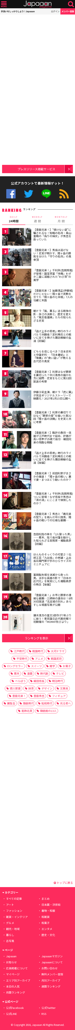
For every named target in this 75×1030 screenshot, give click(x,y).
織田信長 (39, 681)
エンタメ (46, 929)
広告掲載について (17, 968)
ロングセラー (15, 666)
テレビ (60, 673)
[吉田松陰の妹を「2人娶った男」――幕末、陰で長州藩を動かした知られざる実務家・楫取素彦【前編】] (16, 542)
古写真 (10, 941)
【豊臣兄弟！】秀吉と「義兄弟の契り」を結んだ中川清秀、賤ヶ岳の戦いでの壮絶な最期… (52, 517)
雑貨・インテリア (17, 917)
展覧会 (11, 703)
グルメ (10, 923)
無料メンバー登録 (52, 974)
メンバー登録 (67, 11)
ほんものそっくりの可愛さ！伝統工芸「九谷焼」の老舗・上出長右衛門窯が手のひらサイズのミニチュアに (52, 559)
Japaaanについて (52, 962)
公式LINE (46, 193)
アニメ (39, 659)
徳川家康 (15, 688)
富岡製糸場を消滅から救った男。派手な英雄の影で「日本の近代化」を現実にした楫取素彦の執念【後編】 (52, 579)
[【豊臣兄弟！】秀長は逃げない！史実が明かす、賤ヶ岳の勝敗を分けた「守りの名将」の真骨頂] (16, 257)
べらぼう (20, 681)
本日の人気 (13, 986)
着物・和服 (48, 911)
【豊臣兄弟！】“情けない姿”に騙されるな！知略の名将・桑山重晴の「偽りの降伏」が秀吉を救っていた (52, 234)
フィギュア (59, 696)
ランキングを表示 (36, 638)
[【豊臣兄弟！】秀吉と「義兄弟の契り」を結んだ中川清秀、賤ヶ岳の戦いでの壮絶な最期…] (16, 521)
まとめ (45, 899)
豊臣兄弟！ (19, 696)
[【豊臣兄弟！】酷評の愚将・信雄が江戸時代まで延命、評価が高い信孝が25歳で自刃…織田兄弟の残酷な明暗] (16, 440)
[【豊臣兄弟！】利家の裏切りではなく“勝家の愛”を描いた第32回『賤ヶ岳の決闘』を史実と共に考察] (16, 420)
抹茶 (31, 688)
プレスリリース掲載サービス (36, 169)
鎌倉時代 (28, 703)
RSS (64, 193)
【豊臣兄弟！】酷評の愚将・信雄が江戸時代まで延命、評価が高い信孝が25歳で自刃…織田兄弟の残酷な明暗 (52, 437)
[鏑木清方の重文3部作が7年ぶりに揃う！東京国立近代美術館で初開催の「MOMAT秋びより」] (16, 623)
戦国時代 (37, 651)
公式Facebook (11, 193)
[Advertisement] (37, 51)
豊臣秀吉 (39, 696)
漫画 (29, 673)
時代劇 (44, 673)
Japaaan (37, 4)
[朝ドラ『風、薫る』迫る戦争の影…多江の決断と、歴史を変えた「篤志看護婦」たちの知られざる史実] (16, 318)
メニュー (4, 4)
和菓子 (45, 923)
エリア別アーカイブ (18, 980)
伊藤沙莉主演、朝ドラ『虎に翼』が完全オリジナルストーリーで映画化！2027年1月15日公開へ (53, 395)
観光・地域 (13, 929)
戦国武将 (56, 659)
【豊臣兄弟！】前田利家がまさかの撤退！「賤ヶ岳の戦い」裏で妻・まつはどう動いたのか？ (52, 476)
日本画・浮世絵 (50, 905)
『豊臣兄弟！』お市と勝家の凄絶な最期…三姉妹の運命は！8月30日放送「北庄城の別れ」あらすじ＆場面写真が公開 (53, 600)
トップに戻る (64, 883)
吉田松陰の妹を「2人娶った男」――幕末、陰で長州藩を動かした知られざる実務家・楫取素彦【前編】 (53, 539)
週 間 (37, 219)
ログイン (55, 11)
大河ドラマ (57, 651)
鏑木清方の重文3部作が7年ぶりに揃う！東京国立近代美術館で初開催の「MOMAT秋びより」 (52, 618)
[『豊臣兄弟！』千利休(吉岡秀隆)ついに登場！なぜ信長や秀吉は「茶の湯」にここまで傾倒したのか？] (16, 501)
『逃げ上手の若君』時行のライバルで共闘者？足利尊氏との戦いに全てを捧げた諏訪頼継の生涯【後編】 (52, 458)
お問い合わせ (49, 968)
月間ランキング (15, 992)
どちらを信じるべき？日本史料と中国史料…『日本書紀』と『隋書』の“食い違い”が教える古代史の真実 (52, 356)
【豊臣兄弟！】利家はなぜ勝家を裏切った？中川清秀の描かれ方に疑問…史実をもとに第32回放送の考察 (52, 376)
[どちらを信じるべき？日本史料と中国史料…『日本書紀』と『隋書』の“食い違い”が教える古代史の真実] (16, 359)
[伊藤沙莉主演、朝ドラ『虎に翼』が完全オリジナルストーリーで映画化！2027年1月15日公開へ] (16, 399)
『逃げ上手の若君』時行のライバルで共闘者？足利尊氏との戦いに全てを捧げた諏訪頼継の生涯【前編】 (52, 336)
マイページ (13, 974)
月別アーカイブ (50, 980)
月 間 (61, 219)
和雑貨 (45, 917)
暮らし (10, 935)
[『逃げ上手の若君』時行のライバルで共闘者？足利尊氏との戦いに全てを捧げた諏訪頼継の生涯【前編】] (16, 339)
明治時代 (57, 681)
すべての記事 (14, 899)
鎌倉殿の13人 (48, 711)
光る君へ (65, 703)
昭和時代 (46, 703)
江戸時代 (19, 651)
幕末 (16, 673)
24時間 (14, 219)
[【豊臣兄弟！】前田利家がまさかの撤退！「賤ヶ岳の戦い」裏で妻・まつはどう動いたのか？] (16, 481)
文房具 (64, 688)
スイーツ (36, 666)
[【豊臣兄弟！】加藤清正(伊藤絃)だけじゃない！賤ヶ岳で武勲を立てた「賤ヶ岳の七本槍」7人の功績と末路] (16, 298)
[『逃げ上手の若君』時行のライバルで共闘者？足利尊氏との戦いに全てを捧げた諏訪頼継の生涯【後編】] (16, 460)
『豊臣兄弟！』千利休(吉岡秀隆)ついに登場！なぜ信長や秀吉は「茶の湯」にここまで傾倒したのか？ (53, 498)
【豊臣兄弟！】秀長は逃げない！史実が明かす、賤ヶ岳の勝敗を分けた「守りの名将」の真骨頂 (52, 255)
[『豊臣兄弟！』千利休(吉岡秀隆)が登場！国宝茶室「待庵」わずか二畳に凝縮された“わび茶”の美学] (16, 278)
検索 (71, 4)
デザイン (46, 688)
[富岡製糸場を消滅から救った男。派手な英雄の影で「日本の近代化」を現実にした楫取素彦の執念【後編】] (16, 582)
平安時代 (21, 659)
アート (10, 905)
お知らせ (11, 962)
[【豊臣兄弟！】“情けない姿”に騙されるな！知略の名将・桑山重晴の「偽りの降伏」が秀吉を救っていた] (16, 237)
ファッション (14, 911)
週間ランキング (50, 986)
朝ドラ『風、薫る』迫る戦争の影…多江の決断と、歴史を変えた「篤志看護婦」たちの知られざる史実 (52, 315)
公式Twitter (28, 193)
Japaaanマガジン (52, 956)
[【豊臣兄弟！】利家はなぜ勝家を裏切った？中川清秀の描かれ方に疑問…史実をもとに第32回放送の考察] (16, 379)
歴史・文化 (48, 935)
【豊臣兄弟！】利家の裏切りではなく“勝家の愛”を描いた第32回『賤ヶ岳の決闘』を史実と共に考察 (52, 417)
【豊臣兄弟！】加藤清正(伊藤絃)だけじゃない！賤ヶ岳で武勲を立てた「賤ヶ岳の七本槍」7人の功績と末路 (53, 295)
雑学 (52, 666)
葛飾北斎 (26, 711)
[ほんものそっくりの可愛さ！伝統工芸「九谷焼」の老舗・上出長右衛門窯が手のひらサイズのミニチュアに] (16, 562)
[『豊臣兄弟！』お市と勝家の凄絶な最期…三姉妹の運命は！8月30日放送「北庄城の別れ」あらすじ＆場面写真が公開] (16, 602)
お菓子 (67, 666)
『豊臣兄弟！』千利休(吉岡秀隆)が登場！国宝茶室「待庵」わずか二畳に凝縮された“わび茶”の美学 (53, 275)
